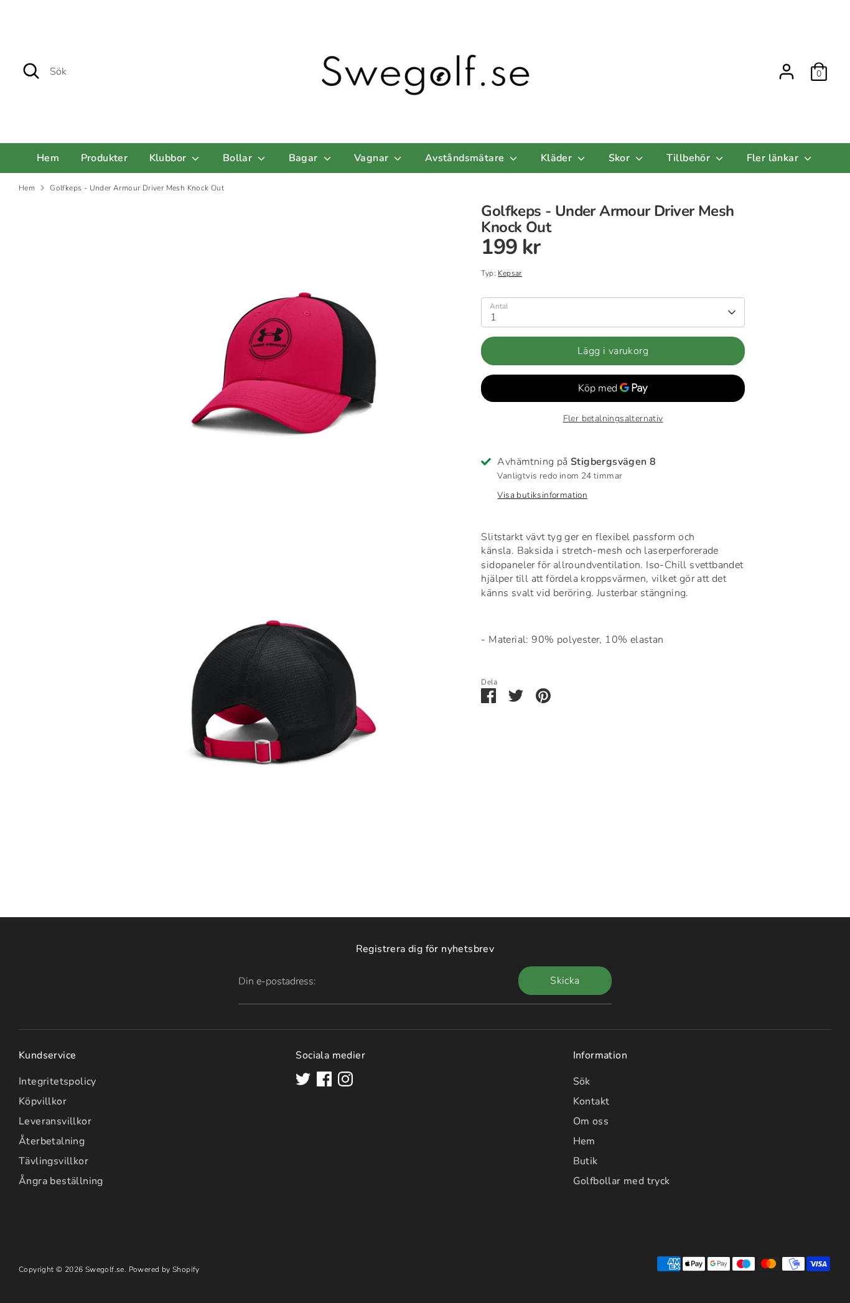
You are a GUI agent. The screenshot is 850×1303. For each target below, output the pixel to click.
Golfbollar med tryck (621, 1181)
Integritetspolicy (57, 1081)
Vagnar (372, 158)
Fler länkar (774, 158)
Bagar (304, 158)
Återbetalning (52, 1141)
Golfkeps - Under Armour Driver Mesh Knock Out (137, 188)
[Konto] (786, 71)
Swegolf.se (104, 1269)
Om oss (591, 1121)
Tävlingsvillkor (53, 1161)
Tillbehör (689, 158)
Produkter (104, 158)
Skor (621, 158)
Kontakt (591, 1101)
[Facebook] (324, 1079)
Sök (582, 1081)
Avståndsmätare (466, 158)
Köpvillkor (43, 1101)
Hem (48, 158)
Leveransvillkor (55, 1121)
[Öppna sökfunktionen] (31, 70)
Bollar (239, 158)
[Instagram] (345, 1079)
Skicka (564, 981)
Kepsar (509, 273)
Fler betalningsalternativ (613, 419)
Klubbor (169, 158)
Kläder (558, 158)
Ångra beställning (61, 1181)
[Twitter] (303, 1079)
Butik (585, 1161)
